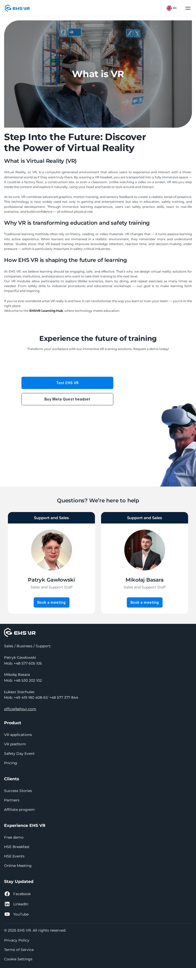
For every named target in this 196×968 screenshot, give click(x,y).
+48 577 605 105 (28, 663)
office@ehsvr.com (20, 709)
